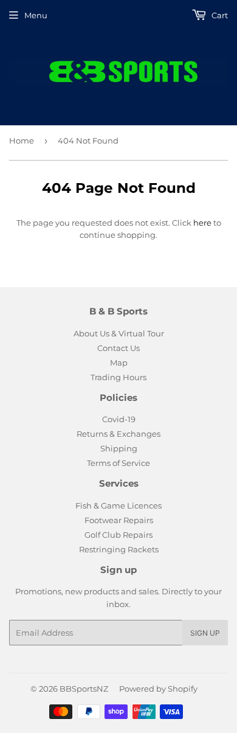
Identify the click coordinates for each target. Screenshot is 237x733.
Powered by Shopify (158, 688)
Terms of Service (118, 463)
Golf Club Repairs (118, 535)
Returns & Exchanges (118, 434)
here (202, 223)
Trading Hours (118, 377)
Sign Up (205, 632)
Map (119, 362)
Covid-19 (119, 419)
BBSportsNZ (84, 688)
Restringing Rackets (119, 549)
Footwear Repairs (118, 520)
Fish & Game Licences (118, 505)
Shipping (118, 448)
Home (21, 140)
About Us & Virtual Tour (119, 333)
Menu (35, 15)
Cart (219, 15)
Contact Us (118, 348)
